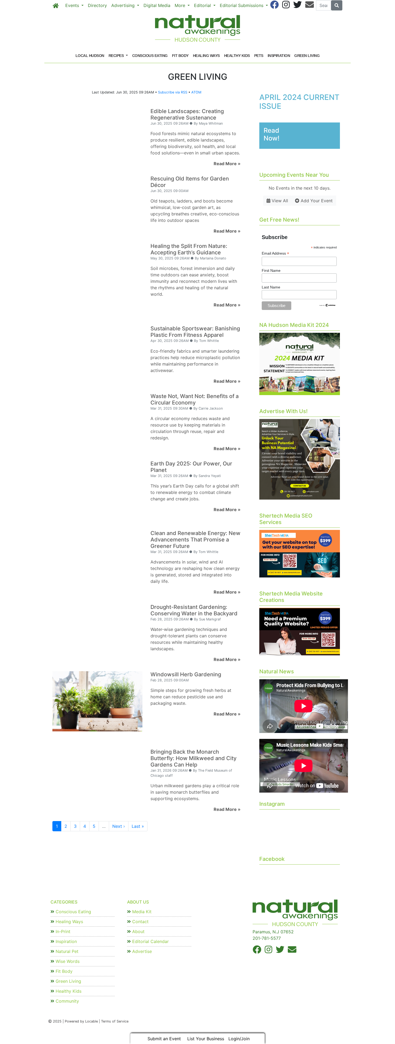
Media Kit (141, 911)
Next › (118, 826)
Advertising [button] (123, 5)
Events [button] (72, 5)
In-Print (62, 931)
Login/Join (239, 1038)
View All (279, 200)
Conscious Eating (150, 55)
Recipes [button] (117, 55)
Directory (97, 5)
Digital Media (156, 5)
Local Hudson (90, 55)
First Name (271, 270)
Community (66, 1001)
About (138, 931)
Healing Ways (206, 55)
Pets (258, 55)
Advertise (141, 951)
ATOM (196, 92)
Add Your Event (316, 200)
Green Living (306, 55)
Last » (138, 826)
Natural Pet (66, 951)
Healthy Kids (237, 55)
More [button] (180, 5)
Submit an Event (164, 1038)
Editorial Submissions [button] (242, 5)
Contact (140, 921)
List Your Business (205, 1038)
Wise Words (67, 961)
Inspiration (279, 55)
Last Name (271, 287)
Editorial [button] (203, 5)
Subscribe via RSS (172, 92)
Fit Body (180, 55)
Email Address (275, 253)
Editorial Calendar (150, 941)
